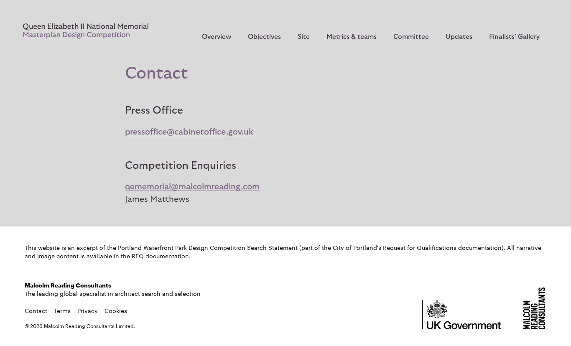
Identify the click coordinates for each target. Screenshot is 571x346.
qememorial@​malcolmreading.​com (192, 187)
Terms (62, 310)
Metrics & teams (351, 36)
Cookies (116, 310)
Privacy (87, 310)
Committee (411, 36)
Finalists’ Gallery (514, 36)
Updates (459, 36)
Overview (216, 36)
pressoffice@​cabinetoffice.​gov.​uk (189, 132)
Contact (36, 310)
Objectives (264, 36)
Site (304, 36)
